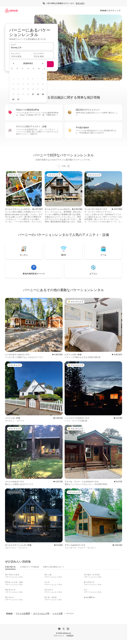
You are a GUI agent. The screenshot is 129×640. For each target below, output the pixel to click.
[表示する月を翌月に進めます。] (42, 63)
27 (33, 94)
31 (18, 99)
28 (38, 94)
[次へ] (68, 166)
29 (43, 94)
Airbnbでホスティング (110, 10)
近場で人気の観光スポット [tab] (53, 567)
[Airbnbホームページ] (11, 10)
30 (13, 99)
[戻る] (59, 166)
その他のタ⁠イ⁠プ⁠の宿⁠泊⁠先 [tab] (29, 567)
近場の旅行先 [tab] (10, 567)
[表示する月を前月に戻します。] (13, 63)
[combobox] (31, 47)
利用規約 (70, 636)
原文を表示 (80, 3)
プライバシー (59, 636)
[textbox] (20, 56)
